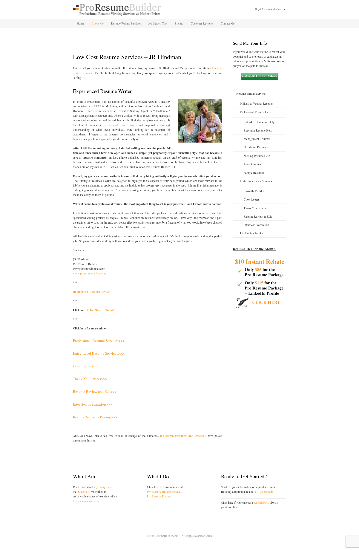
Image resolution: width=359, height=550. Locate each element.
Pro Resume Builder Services (164, 492)
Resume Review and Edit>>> (95, 391)
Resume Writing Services (251, 93)
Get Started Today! (102, 310)
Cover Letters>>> (86, 366)
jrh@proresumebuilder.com (272, 9)
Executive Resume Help (258, 130)
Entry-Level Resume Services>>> (98, 353)
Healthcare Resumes (256, 147)
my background (103, 487)
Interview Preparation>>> (92, 404)
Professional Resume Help (255, 112)
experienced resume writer (120, 125)
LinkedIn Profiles (254, 191)
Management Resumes (257, 139)
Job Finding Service (251, 233)
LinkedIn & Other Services (256, 181)
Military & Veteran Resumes (257, 103)
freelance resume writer (86, 501)
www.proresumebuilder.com (89, 273)
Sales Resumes (252, 164)
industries (83, 492)
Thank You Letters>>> (90, 378)
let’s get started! (263, 492)
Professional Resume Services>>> (99, 340)
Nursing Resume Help (257, 156)
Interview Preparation (256, 225)
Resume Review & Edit (258, 216)
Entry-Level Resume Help (259, 122)
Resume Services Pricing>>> (95, 416)
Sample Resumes (254, 173)
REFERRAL (261, 502)
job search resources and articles (182, 435)
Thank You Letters (255, 208)
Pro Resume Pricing (159, 496)
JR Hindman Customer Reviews (92, 292)
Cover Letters (251, 199)
